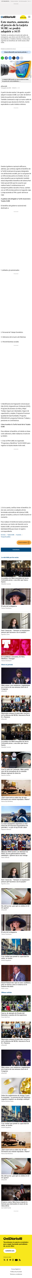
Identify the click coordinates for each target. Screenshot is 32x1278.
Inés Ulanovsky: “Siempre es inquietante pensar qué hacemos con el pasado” (15, 631)
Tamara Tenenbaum (6, 608)
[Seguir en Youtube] (16, 1260)
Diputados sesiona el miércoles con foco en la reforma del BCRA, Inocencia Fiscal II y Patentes (15, 715)
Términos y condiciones (16, 1274)
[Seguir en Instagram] (13, 1260)
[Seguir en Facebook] (7, 1260)
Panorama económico (14, 1)
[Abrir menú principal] (29, 17)
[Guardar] (21, 58)
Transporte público (5, 537)
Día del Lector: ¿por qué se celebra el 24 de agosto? (15, 907)
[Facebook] (6, 58)
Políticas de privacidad (16, 1271)
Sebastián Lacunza (6, 584)
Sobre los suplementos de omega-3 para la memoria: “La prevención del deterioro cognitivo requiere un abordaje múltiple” (15, 1097)
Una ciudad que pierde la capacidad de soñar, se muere (15, 957)
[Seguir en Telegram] (10, 1260)
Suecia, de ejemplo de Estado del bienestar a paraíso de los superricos (14, 1014)
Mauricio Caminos (5, 775)
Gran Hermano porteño (23, 1)
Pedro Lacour (4, 988)
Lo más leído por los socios (10, 557)
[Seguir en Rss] (20, 1260)
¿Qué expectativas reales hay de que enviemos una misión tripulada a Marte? (15, 798)
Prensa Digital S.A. (16, 1269)
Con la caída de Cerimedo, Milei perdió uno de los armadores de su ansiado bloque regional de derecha (15, 771)
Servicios (3, 534)
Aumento (18, 534)
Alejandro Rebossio (6, 829)
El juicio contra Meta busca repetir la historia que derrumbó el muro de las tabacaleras (14, 1204)
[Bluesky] (10, 58)
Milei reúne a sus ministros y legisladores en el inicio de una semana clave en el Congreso (15, 687)
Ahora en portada (7, 664)
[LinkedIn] (17, 58)
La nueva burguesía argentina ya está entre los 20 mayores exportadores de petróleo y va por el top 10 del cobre (14, 825)
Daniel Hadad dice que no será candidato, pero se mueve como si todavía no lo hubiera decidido (16, 984)
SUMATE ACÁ (9, 1251)
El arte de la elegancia (9, 606)
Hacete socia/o (23, 17)
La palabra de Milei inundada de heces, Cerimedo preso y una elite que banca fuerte (15, 580)
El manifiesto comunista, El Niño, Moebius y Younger (13, 658)
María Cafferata (5, 857)
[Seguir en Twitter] (4, 1260)
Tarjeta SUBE (10, 534)
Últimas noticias (6, 992)
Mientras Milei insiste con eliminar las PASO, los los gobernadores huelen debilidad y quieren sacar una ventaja (14, 853)
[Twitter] (13, 58)
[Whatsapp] (2, 58)
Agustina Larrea (5, 634)
